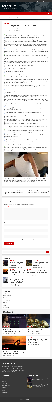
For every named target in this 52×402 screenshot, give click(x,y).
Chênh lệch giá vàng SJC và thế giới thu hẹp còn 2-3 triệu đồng (41, 264)
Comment (6, 206)
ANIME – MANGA (7, 295)
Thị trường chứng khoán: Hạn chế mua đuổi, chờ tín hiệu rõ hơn (17, 264)
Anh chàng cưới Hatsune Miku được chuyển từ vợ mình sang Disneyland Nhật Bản (14, 192)
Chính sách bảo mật (33, 1)
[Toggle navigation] (4, 13)
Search (47, 252)
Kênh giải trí (9, 6)
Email (5, 228)
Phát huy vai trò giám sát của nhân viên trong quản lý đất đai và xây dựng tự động (37, 191)
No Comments (21, 28)
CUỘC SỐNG (6, 23)
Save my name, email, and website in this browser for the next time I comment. (23, 239)
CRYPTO (5, 297)
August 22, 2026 (12, 267)
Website (5, 234)
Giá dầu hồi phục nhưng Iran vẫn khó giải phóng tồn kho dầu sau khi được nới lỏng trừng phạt (17, 282)
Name (5, 222)
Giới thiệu (25, 1)
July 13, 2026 (29, 275)
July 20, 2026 (12, 275)
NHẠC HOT (5, 302)
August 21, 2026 (36, 267)
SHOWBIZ (5, 305)
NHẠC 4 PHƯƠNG (7, 300)
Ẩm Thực (5, 294)
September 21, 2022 (8, 28)
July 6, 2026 (12, 285)
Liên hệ (48, 1)
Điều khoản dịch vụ (42, 1)
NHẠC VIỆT (5, 304)
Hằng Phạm (19, 267)
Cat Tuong (15, 28)
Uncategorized (6, 307)
